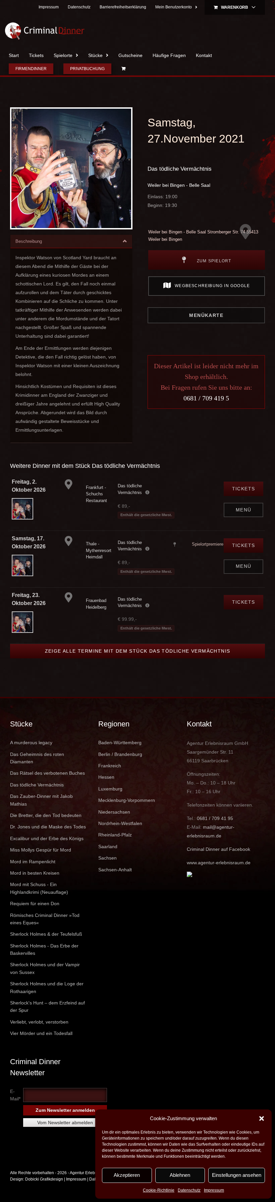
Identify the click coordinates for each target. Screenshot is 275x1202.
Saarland (107, 846)
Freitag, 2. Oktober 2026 (29, 486)
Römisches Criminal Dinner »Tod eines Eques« (44, 919)
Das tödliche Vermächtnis (180, 169)
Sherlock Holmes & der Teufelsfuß (46, 934)
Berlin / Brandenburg (120, 754)
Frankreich (109, 765)
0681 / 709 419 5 (206, 398)
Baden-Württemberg (120, 742)
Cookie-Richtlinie (158, 1190)
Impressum (214, 1190)
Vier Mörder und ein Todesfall (41, 1033)
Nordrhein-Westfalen (120, 823)
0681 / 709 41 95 (215, 818)
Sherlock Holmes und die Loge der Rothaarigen (47, 987)
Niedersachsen (114, 812)
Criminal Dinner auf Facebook (218, 849)
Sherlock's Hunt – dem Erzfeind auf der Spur (47, 1006)
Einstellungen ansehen (236, 1175)
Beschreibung (28, 241)
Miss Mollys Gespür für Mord (40, 850)
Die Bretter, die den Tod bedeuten (45, 815)
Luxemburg (110, 788)
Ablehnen (180, 1175)
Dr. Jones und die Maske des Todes (48, 826)
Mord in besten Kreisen (34, 873)
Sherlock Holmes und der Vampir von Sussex (45, 968)
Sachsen (107, 858)
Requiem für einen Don (34, 903)
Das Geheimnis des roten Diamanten (37, 758)
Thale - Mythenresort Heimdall (98, 550)
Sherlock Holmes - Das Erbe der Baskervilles (44, 949)
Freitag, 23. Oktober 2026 (29, 599)
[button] (261, 1118)
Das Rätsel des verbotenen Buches (47, 773)
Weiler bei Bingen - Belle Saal (179, 185)
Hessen (106, 777)
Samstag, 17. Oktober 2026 (29, 542)
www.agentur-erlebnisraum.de (219, 862)
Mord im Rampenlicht (32, 861)
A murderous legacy (31, 742)
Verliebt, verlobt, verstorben (39, 1022)
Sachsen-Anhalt (115, 869)
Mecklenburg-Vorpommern (126, 800)
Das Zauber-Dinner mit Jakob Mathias (41, 800)
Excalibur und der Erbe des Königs (47, 838)
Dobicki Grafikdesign (44, 1179)
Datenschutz (189, 1190)
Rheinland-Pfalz (115, 834)
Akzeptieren (127, 1175)
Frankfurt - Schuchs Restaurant (96, 494)
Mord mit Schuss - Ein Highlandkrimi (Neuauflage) (39, 888)
